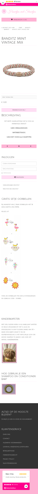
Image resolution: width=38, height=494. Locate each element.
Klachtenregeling (10, 463)
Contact (6, 438)
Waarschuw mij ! (19, 110)
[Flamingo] (11, 224)
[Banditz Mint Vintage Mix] (19, 69)
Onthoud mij (7, 172)
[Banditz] (19, 146)
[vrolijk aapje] (11, 244)
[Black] (7, 146)
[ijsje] (11, 263)
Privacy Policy (8, 459)
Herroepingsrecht (10, 455)
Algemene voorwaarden (12, 442)
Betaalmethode (8, 451)
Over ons (6, 434)
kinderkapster (12, 339)
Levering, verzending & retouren (16, 447)
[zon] (11, 283)
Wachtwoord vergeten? (10, 189)
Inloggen (20, 177)
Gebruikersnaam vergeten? (11, 185)
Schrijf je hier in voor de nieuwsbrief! (16, 419)
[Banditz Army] (31, 146)
